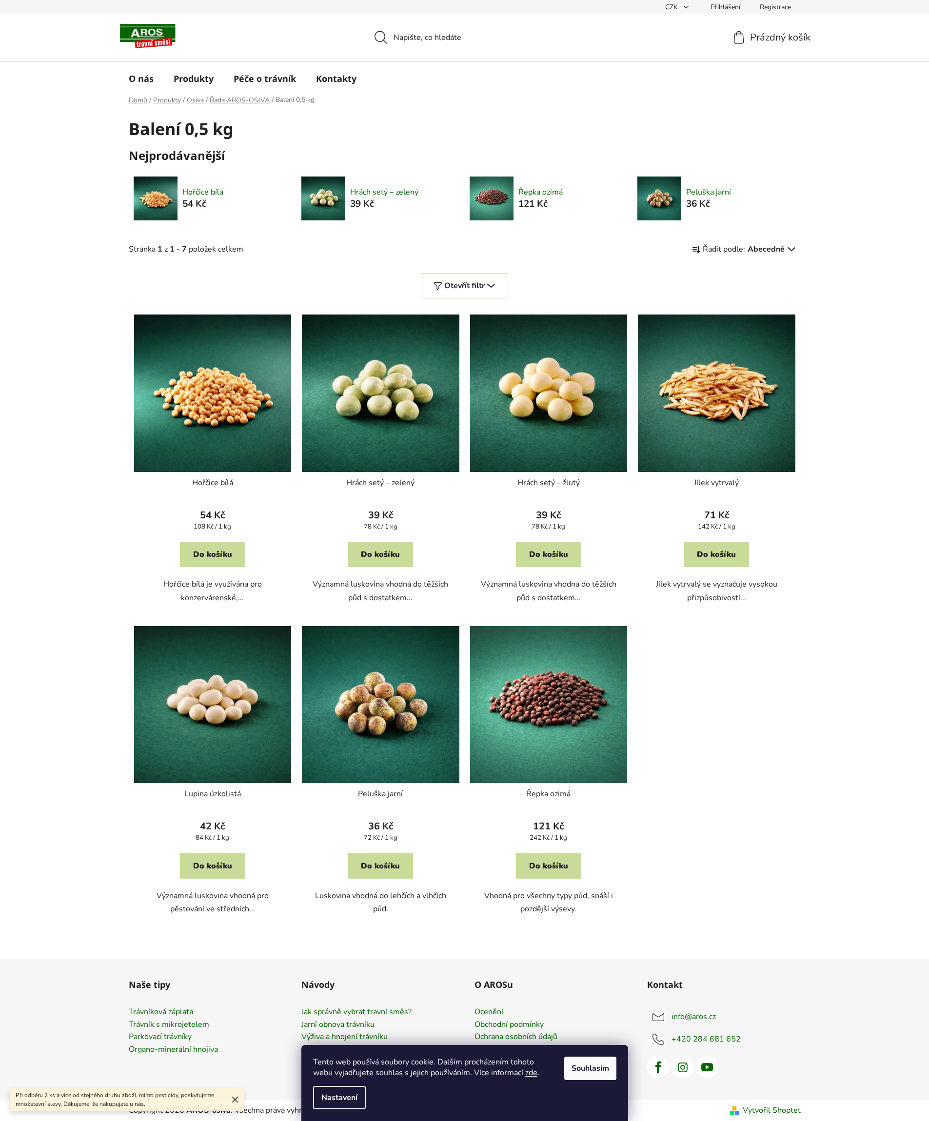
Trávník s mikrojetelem (169, 1025)
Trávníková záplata (161, 1012)
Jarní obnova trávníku (338, 1025)
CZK (672, 7)
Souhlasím (590, 1068)
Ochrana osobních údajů (515, 1037)
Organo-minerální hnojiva (173, 1049)
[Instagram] (683, 1067)
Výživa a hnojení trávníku (344, 1037)
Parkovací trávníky (160, 1037)
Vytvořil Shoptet (772, 1110)
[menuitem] (141, 78)
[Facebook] (658, 1067)
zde (531, 1072)
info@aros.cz (694, 1016)
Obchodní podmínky (509, 1025)
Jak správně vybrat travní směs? (356, 1012)
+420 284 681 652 (706, 1039)
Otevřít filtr (464, 285)
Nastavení (339, 1097)
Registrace (775, 7)
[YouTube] (707, 1067)
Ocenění (488, 1012)
